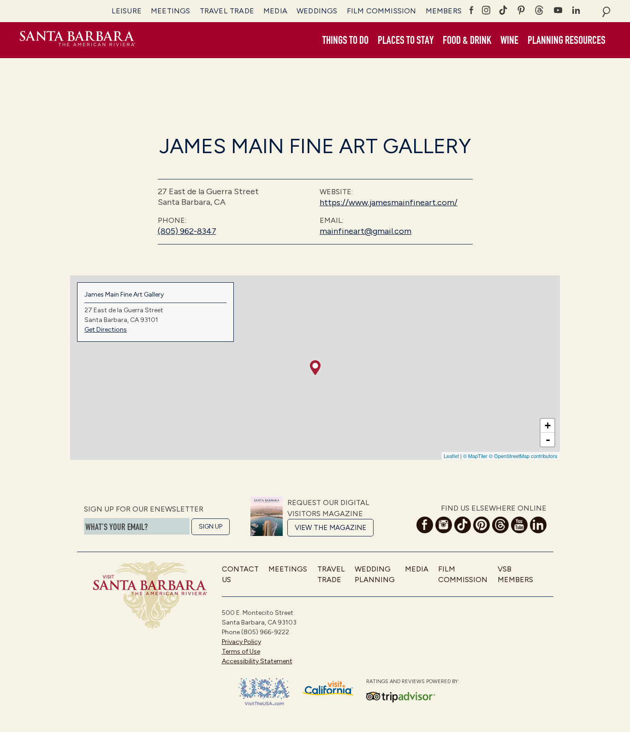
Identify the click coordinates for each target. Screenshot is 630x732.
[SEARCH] (606, 11)
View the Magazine (330, 528)
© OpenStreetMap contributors (523, 455)
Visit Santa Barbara (77, 40)
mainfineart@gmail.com (365, 231)
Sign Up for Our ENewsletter (143, 509)
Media (275, 10)
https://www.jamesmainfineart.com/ (389, 202)
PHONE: (172, 220)
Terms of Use (241, 651)
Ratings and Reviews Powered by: (412, 681)
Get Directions (105, 329)
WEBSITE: (336, 191)
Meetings (170, 10)
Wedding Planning (375, 574)
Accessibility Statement (257, 661)
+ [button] (548, 425)
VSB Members (515, 574)
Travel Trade (227, 10)
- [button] (548, 439)
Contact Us (240, 574)
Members (444, 10)
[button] (345, 40)
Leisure (127, 10)
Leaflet (451, 455)
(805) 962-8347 (187, 231)
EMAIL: (332, 220)
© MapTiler (475, 455)
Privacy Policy (241, 642)
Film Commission (381, 10)
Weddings (317, 10)
